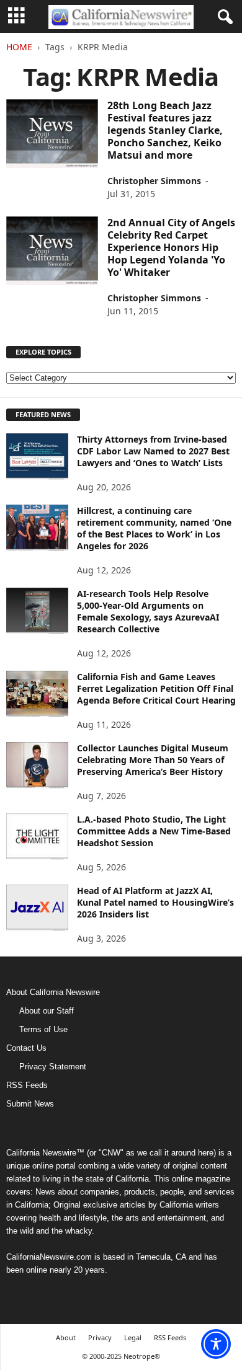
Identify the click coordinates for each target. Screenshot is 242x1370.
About (66, 1337)
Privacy (100, 1337)
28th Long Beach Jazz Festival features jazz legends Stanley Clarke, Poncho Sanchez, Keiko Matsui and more (165, 130)
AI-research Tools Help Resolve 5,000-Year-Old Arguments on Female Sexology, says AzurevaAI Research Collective (148, 611)
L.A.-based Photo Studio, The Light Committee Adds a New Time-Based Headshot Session (154, 831)
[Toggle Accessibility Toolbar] (216, 1344)
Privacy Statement (52, 1066)
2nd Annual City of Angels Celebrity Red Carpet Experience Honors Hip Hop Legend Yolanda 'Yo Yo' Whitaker (171, 247)
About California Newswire (53, 992)
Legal (132, 1337)
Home (19, 47)
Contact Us (26, 1048)
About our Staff (46, 1010)
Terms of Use (43, 1029)
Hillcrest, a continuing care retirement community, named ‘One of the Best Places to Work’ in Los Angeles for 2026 (154, 528)
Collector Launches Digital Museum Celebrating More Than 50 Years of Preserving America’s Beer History (152, 759)
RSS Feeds (27, 1085)
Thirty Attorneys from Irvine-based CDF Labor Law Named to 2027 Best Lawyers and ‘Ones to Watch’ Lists (153, 451)
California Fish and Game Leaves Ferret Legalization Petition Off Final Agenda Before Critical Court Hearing (156, 688)
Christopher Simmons (154, 181)
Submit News (30, 1103)
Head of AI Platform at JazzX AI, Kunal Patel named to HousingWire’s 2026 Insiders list (155, 902)
